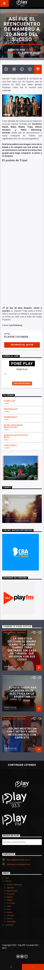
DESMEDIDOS (10, 417)
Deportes (10, 887)
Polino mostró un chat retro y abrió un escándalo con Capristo (22, 733)
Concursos (9, 925)
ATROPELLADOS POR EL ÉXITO (16, 436)
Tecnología (11, 921)
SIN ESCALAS (10, 409)
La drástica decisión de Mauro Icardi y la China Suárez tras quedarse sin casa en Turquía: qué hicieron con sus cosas (22, 649)
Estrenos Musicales (14, 884)
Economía (11, 894)
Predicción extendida (22, 521)
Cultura (9, 912)
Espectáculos (12, 15)
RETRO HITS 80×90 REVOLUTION (13, 426)
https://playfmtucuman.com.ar (18, 860)
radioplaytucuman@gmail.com (18, 864)
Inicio (7, 878)
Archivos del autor (22, 345)
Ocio (8, 909)
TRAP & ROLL (10, 445)
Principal (34, 15)
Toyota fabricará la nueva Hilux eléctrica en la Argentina (23, 692)
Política (9, 900)
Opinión (10, 897)
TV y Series (11, 903)
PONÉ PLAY (9, 401)
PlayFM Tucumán (16, 336)
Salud (9, 906)
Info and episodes (22, 383)
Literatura (10, 915)
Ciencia (9, 918)
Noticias (24, 15)
